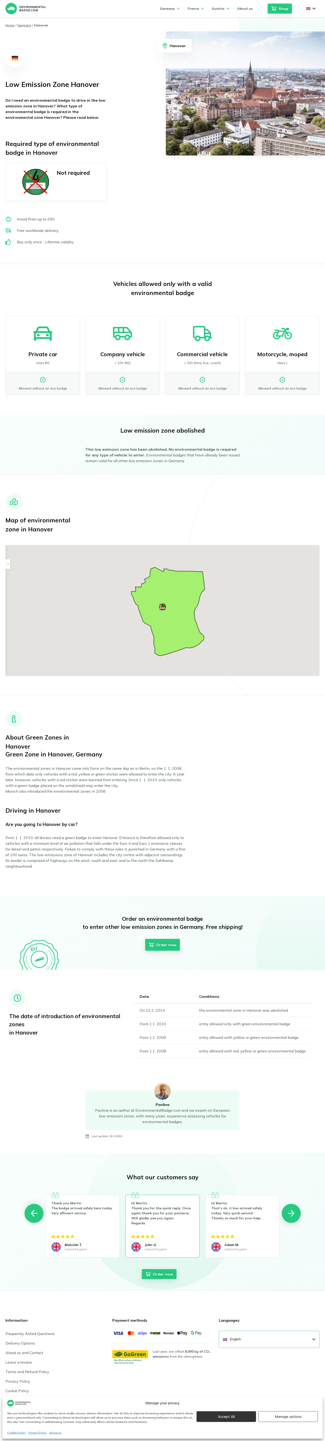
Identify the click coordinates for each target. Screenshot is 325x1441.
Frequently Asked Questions (30, 1333)
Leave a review (18, 1362)
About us (55, 1432)
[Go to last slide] (34, 1213)
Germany (24, 25)
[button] (162, 606)
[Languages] (311, 8)
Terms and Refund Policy (27, 1371)
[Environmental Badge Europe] (25, 8)
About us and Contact (24, 1352)
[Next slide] (291, 1213)
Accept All (226, 1416)
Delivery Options (20, 1343)
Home (10, 25)
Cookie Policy (16, 1432)
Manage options (288, 1416)
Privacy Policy (37, 1432)
